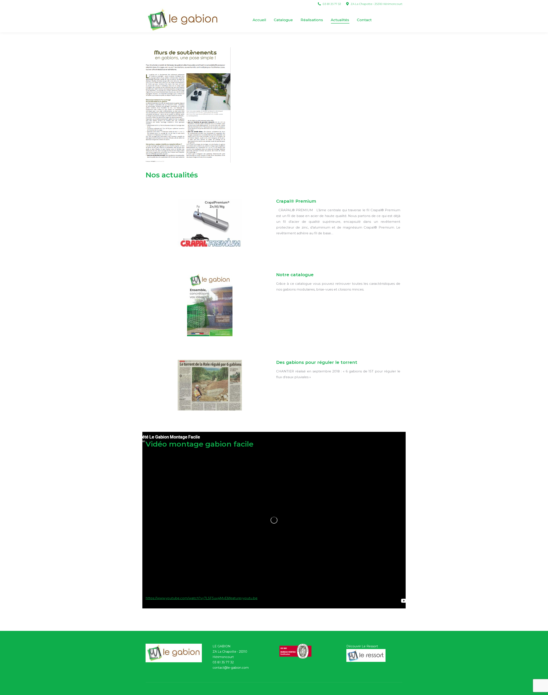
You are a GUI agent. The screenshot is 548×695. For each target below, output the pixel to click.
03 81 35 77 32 (223, 662)
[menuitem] (259, 20)
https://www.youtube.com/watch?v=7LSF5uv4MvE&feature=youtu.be (202, 598)
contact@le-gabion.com (231, 668)
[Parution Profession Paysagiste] (188, 105)
